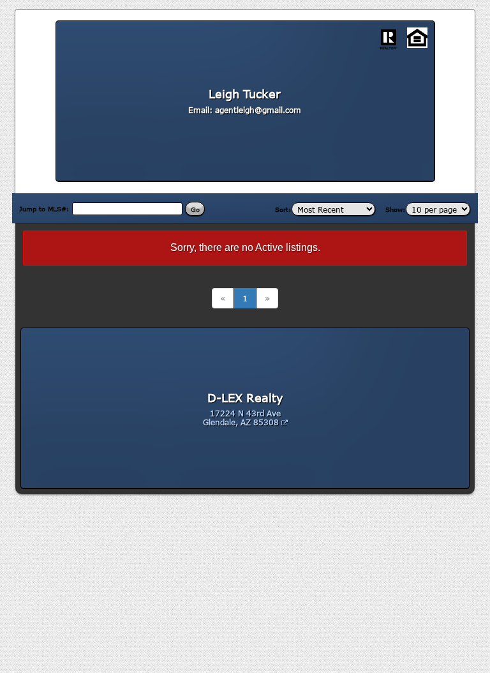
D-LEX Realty (245, 398)
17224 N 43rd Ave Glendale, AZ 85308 (242, 418)
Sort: (283, 209)
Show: (395, 209)
